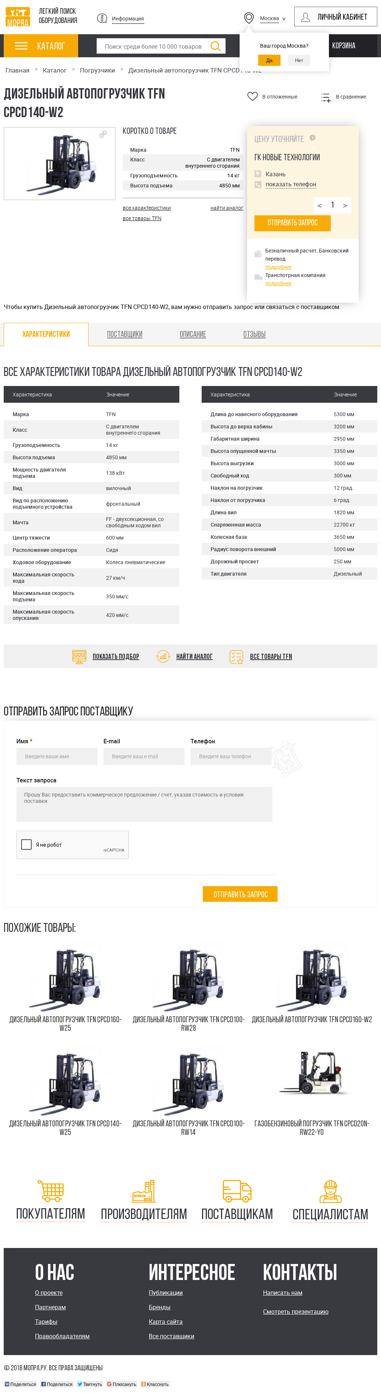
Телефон (202, 741)
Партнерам (50, 1307)
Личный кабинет (342, 17)
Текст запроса (36, 780)
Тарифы (46, 1322)
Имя (24, 741)
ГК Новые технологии (287, 158)
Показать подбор (116, 657)
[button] (103, 134)
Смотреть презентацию (296, 1311)
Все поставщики (171, 1336)
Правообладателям (62, 1336)
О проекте (49, 1293)
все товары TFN (142, 218)
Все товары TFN (271, 657)
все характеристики (147, 208)
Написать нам (282, 1293)
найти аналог (227, 208)
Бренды (159, 1307)
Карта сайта (166, 1322)
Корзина (343, 46)
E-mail (111, 741)
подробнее (278, 266)
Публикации (166, 1293)
